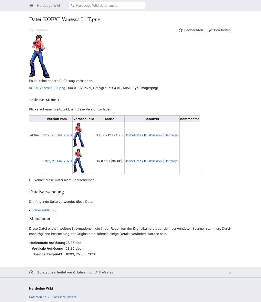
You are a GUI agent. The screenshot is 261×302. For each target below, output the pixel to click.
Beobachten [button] (193, 30)
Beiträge (171, 135)
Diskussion (153, 135)
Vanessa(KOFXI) (44, 210)
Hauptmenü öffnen (32, 8)
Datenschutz (37, 297)
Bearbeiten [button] (222, 30)
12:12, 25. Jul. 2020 (57, 135)
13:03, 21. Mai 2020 (57, 161)
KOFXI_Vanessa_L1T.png (47, 88)
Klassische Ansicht (64, 297)
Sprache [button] (42, 30)
